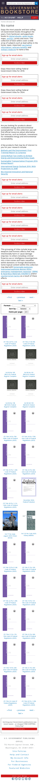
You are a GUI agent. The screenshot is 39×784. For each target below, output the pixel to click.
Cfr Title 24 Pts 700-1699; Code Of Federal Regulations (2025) (10, 438)
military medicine (8, 49)
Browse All (11, 22)
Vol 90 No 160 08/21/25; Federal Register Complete (10, 374)
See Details (19, 729)
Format (7, 305)
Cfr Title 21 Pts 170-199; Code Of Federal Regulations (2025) (10, 636)
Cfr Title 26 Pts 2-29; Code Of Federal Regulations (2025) (10, 344)
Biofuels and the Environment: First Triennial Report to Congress (16, 151)
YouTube (23, 778)
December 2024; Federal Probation (29, 501)
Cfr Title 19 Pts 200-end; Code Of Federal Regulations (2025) (10, 669)
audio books (27, 36)
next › (32, 297)
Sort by (12, 308)
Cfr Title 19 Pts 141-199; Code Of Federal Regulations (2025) (29, 603)
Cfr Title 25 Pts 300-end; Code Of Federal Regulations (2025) (29, 472)
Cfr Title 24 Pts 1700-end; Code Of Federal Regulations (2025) (29, 438)
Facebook (13, 778)
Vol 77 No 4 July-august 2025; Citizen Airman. (10, 536)
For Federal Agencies (19, 764)
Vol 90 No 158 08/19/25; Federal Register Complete (10, 405)
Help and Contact (19, 754)
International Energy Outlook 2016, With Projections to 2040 (18, 167)
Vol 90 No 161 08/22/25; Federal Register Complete (29, 374)
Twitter (16, 778)
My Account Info (19, 758)
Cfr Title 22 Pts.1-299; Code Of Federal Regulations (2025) (10, 603)
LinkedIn (29, 778)
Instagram (19, 778)
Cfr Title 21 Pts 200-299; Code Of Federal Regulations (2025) (29, 669)
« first (9, 297)
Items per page (16, 312)
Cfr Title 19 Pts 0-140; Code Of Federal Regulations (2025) (10, 569)
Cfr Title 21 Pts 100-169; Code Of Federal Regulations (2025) (29, 569)
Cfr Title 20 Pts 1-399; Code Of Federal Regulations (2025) (29, 703)
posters (10, 38)
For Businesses (19, 761)
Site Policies (19, 751)
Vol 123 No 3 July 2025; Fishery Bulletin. (28, 534)
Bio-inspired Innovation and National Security (17, 173)
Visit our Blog (19, 776)
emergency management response (16, 271)
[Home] (19, 13)
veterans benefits (19, 47)
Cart (34, 17)
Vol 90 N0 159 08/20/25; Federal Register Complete (29, 405)
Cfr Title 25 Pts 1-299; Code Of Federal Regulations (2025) (10, 472)
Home (3, 22)
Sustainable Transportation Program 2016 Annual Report (19, 162)
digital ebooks (15, 36)
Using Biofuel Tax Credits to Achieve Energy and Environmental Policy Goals (17, 157)
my (8, 17)
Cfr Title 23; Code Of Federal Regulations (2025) (10, 703)
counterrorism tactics (10, 276)
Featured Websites (19, 768)
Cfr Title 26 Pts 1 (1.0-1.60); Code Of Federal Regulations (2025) (10, 505)
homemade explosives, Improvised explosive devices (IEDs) (17, 268)
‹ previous (20, 297)
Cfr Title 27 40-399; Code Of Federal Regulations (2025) (29, 344)
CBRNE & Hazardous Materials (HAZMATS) (19, 272)
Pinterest (26, 778)
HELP (20, 17)
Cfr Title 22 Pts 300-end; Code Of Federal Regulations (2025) (29, 636)
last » (20, 300)
